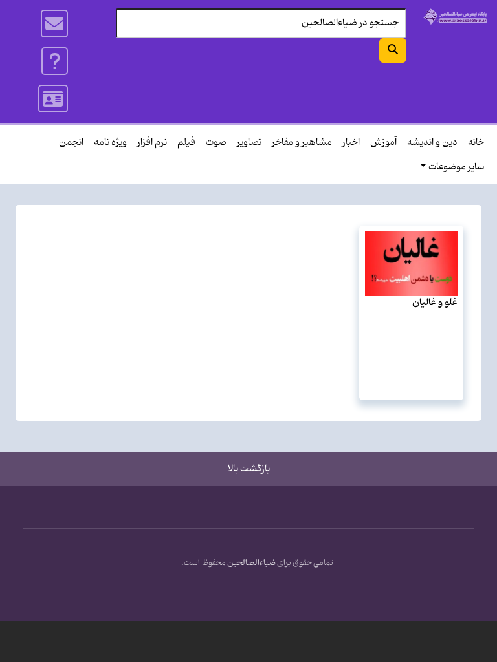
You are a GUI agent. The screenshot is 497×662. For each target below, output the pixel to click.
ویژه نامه (110, 142)
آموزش (383, 142)
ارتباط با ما (55, 24)
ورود (53, 99)
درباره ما (55, 61)
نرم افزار (152, 142)
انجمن (71, 142)
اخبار (351, 142)
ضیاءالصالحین (251, 563)
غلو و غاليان (435, 302)
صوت (216, 142)
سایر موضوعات (456, 167)
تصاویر (249, 142)
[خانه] (455, 16)
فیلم (186, 142)
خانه (476, 142)
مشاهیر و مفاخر (302, 142)
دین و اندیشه (432, 142)
